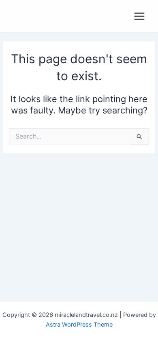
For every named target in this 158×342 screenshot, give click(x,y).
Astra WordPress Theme (79, 324)
